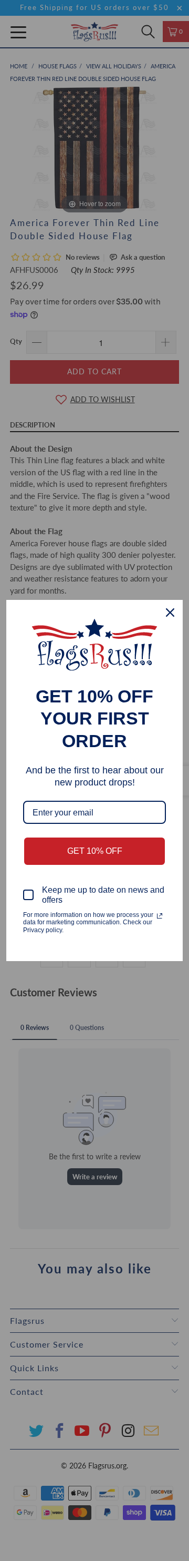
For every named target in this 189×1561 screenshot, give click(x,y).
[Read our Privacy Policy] (159, 916)
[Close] (170, 612)
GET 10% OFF (94, 850)
